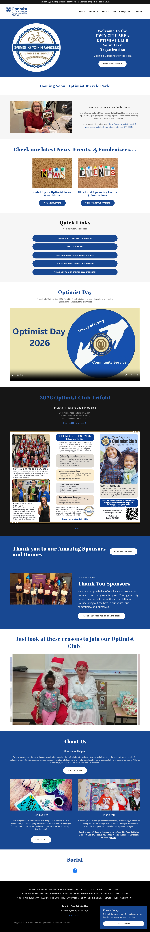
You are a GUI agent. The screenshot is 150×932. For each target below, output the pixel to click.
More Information (112, 64)
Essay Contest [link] (113, 890)
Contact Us (41, 840)
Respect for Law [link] (50, 898)
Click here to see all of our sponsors (101, 616)
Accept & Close (124, 923)
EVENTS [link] (105, 11)
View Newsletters (52, 203)
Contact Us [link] (126, 898)
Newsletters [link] (111, 898)
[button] (122, 11)
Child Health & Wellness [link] (72, 890)
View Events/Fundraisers (97, 203)
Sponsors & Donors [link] (92, 898)
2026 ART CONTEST (75, 247)
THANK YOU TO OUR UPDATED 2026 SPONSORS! (75, 272)
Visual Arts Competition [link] (114, 894)
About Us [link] (93, 11)
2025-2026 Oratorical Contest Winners (75, 255)
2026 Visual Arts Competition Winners (75, 264)
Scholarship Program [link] (86, 894)
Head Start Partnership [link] (35, 894)
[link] (16, 11)
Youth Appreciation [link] (28, 898)
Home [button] (32, 890)
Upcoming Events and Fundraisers (75, 238)
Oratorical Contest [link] (61, 894)
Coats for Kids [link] (96, 890)
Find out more (75, 770)
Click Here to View (123, 551)
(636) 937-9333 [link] (75, 915)
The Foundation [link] (70, 898)
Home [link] (82, 11)
